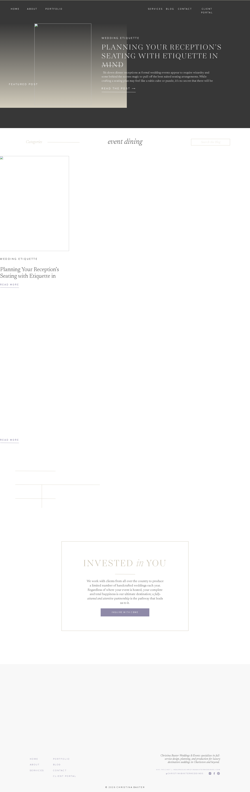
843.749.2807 (163, 769)
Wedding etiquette (120, 38)
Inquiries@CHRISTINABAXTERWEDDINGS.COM (196, 769)
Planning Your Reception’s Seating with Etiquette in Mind (162, 56)
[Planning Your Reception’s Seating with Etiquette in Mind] (62, 64)
